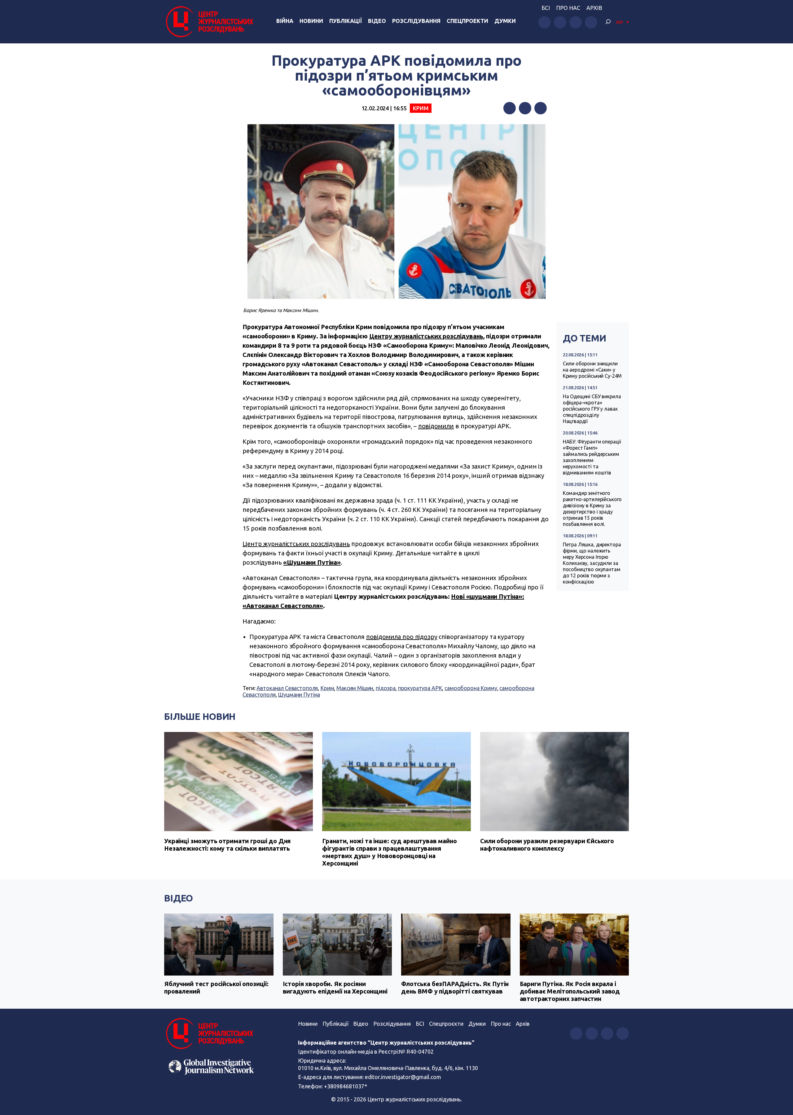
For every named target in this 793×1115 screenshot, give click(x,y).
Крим (420, 108)
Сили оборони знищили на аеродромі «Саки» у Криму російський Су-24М (592, 370)
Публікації (345, 21)
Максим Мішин (354, 688)
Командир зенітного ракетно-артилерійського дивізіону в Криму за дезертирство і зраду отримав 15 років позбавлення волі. (592, 508)
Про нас (568, 8)
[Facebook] (509, 108)
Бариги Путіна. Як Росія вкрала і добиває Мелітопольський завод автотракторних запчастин (570, 991)
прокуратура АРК (420, 688)
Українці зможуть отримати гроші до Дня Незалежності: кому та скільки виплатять (227, 844)
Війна (284, 21)
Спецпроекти (467, 21)
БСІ (545, 8)
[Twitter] (525, 108)
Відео (377, 21)
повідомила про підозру (401, 636)
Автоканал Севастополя (287, 688)
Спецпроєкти (446, 1023)
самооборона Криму (471, 688)
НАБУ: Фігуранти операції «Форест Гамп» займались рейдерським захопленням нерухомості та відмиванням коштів (592, 457)
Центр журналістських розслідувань (296, 543)
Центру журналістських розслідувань (426, 336)
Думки (505, 21)
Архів (594, 8)
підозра (386, 688)
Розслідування (416, 21)
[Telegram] (540, 108)
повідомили (436, 426)
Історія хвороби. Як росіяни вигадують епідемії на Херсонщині (335, 987)
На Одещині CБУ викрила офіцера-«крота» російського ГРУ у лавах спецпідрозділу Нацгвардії (592, 409)
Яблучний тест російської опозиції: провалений (216, 987)
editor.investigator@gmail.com (403, 1077)
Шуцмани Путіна (299, 694)
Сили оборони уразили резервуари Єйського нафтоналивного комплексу (547, 844)
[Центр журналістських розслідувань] (208, 21)
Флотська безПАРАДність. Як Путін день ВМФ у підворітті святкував (455, 987)
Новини (311, 21)
